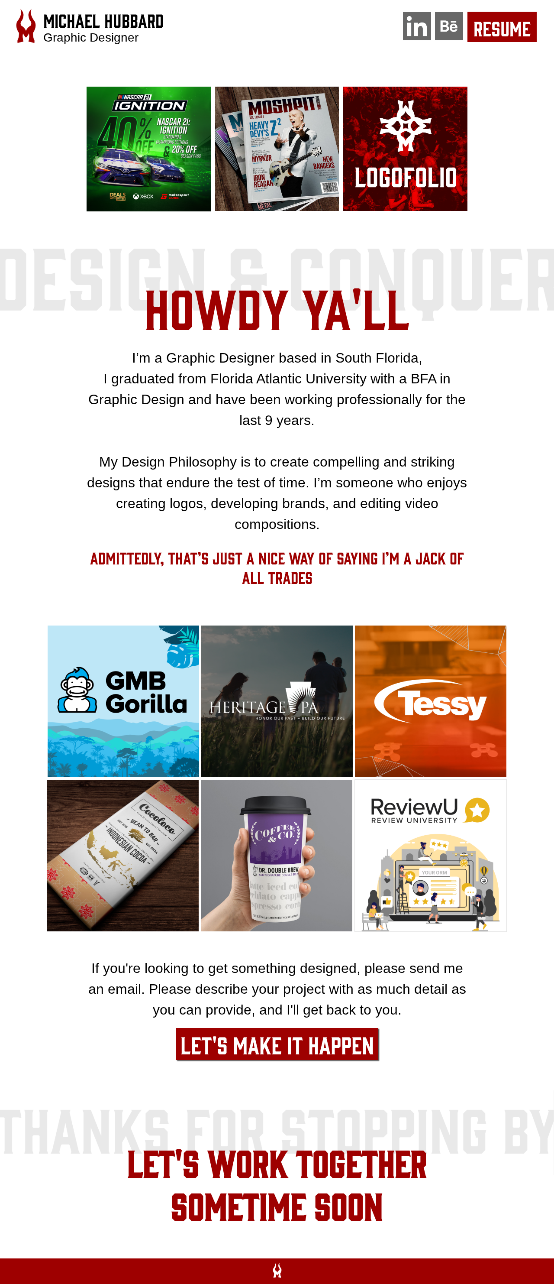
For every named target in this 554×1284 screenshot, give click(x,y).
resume (502, 27)
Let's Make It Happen (277, 1044)
